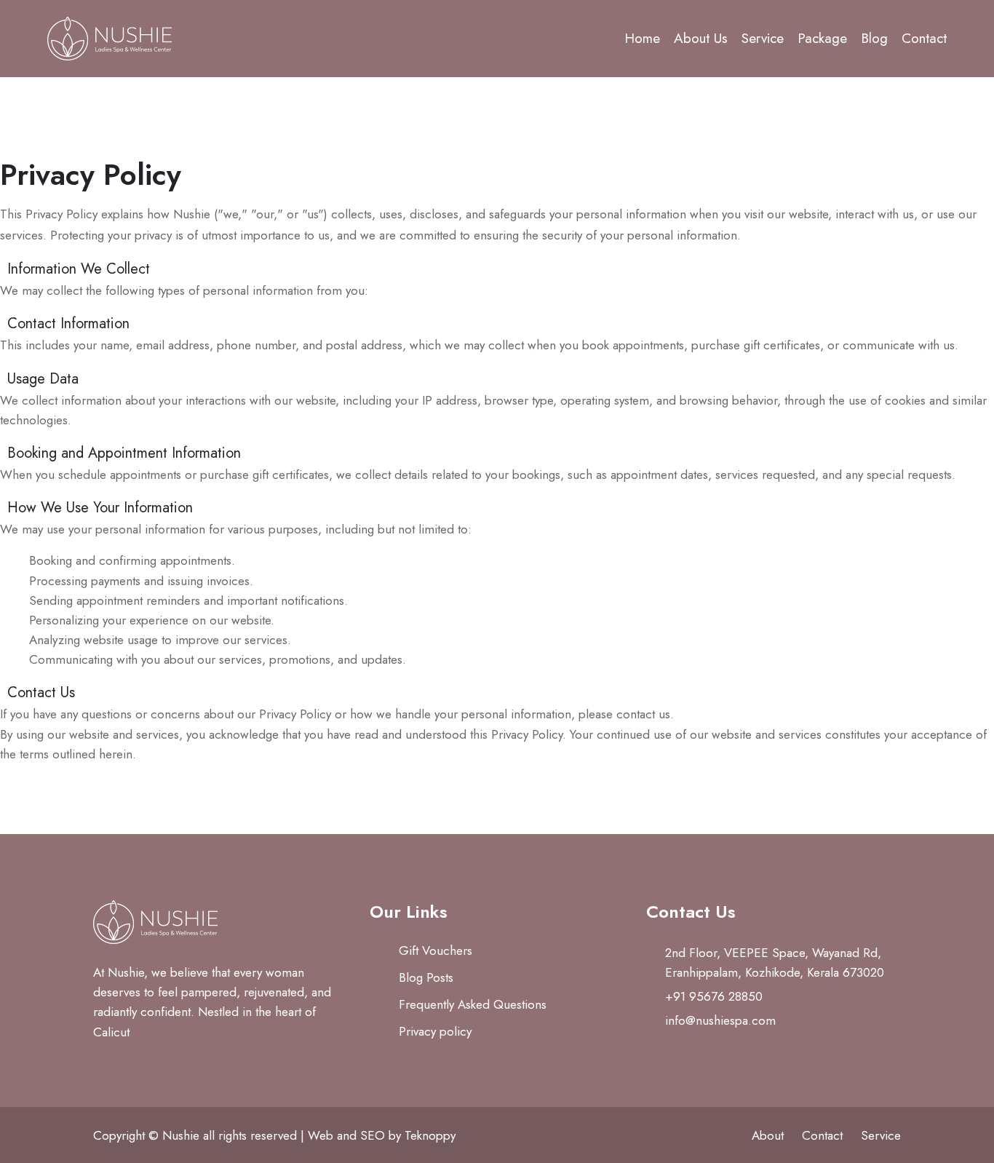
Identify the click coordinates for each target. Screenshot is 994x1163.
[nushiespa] (151, 38)
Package (822, 38)
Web (320, 1135)
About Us (701, 38)
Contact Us (41, 692)
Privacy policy (435, 1031)
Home (642, 38)
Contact (924, 38)
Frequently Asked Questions (472, 1004)
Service (762, 38)
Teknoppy (430, 1135)
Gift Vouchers (435, 950)
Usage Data (43, 378)
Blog (874, 38)
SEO (372, 1135)
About (768, 1135)
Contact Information (68, 323)
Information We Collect (78, 268)
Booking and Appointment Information (124, 453)
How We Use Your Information (100, 507)
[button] (497, 269)
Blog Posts (426, 977)
